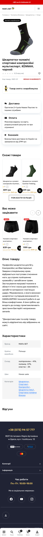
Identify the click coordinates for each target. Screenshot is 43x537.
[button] (38, 212)
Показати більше (21, 198)
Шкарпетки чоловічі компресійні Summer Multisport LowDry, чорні (11, 182)
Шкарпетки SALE (26, 390)
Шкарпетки (30, 15)
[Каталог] (4, 531)
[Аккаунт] (37, 531)
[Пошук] (12, 531)
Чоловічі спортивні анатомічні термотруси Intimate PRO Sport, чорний (31, 240)
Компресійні (24, 387)
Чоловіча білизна (17, 15)
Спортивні (23, 384)
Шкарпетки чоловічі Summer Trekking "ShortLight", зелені (30, 182)
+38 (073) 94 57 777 (21, 429)
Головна (5, 15)
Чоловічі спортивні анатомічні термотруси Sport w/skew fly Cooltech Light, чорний (10, 240)
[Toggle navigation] (38, 8)
